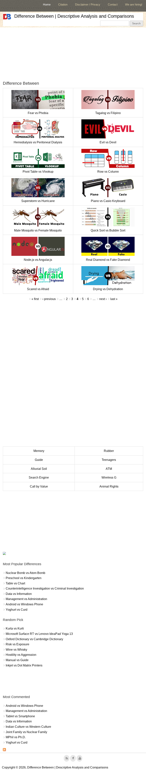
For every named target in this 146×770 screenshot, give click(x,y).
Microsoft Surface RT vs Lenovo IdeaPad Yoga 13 (39, 633)
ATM (109, 468)
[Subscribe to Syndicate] (4, 750)
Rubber (109, 450)
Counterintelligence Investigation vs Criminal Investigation (45, 588)
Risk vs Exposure (17, 644)
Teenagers (109, 459)
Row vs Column (108, 171)
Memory (38, 450)
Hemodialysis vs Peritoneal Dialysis (38, 142)
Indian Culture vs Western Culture (28, 726)
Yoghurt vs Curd (16, 609)
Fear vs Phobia (38, 113)
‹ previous (49, 299)
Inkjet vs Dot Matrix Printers (24, 665)
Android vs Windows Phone (24, 604)
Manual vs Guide (17, 660)
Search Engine (39, 477)
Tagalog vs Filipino (108, 113)
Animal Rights (108, 486)
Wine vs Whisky (16, 649)
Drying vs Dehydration (108, 289)
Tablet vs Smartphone (20, 716)
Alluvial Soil (39, 468)
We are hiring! (133, 4)
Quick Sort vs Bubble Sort (108, 230)
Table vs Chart (15, 583)
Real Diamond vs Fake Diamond (108, 259)
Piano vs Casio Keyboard (108, 201)
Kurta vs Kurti (15, 628)
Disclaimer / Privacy (87, 4)
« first (35, 299)
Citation (62, 4)
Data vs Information (19, 593)
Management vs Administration (26, 599)
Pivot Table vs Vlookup (38, 171)
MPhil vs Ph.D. (16, 737)
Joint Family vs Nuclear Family (26, 732)
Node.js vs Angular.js (38, 259)
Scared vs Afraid (38, 289)
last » (113, 299)
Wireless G (109, 477)
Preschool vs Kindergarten (23, 578)
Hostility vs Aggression (21, 654)
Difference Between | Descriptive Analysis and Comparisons (74, 16)
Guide (39, 459)
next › (103, 299)
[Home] (7, 17)
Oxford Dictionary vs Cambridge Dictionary (34, 639)
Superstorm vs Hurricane (38, 201)
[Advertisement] (73, 54)
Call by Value (39, 486)
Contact (112, 4)
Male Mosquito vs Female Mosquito (38, 230)
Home (47, 4)
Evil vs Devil (108, 142)
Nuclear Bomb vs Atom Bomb (25, 573)
